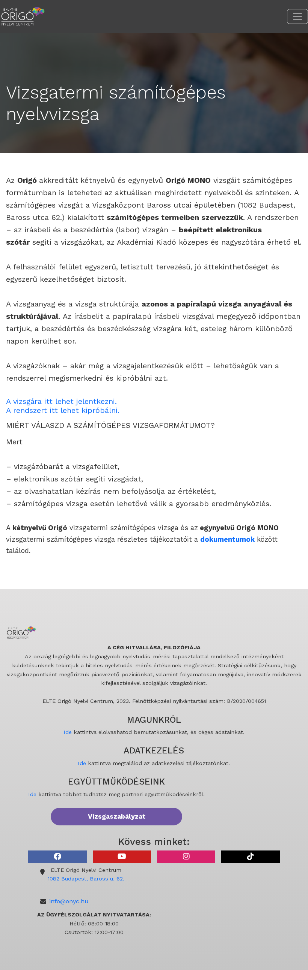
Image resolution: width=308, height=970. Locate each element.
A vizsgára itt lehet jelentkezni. (61, 401)
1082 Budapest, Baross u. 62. (86, 879)
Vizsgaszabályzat (116, 816)
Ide (67, 732)
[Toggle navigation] (297, 16)
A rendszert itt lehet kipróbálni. (62, 410)
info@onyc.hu (69, 901)
